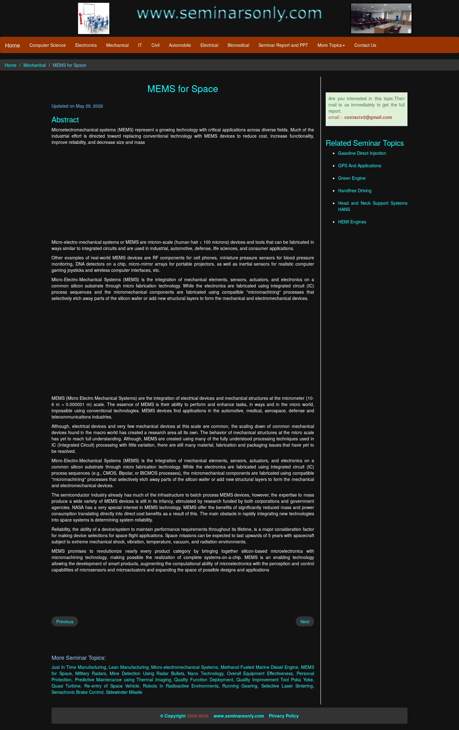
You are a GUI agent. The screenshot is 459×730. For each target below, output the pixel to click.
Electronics (86, 45)
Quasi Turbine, (67, 686)
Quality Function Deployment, (204, 679)
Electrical (209, 45)
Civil (155, 45)
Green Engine (352, 178)
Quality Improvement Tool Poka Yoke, (275, 679)
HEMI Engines (352, 221)
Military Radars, (91, 673)
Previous (64, 621)
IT (140, 45)
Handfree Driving (355, 190)
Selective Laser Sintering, (287, 686)
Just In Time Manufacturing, (79, 667)
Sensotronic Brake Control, (78, 692)
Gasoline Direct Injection (362, 153)
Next (304, 621)
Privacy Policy (284, 716)
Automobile (180, 45)
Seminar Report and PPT (283, 45)
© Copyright (173, 716)
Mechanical (117, 45)
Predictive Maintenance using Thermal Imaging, (123, 679)
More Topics (330, 45)
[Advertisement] (183, 192)
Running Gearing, (240, 686)
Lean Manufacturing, (129, 667)
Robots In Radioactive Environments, (181, 686)
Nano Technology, (206, 673)
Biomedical (238, 45)
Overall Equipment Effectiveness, (260, 673)
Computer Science (47, 45)
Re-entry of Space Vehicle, (112, 686)
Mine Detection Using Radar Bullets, (147, 673)
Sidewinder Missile (124, 692)
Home (12, 45)
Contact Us (365, 45)
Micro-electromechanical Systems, (185, 667)
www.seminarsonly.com (239, 716)
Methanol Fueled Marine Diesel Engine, (260, 667)
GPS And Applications (359, 165)
